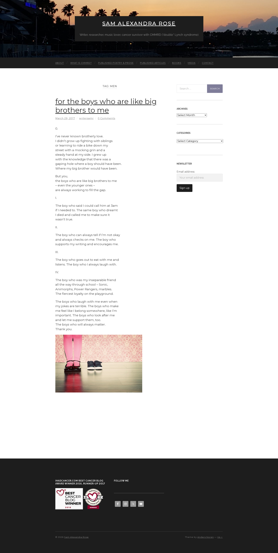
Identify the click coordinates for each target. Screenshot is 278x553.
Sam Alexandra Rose (139, 23)
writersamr (86, 118)
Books (176, 62)
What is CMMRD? (81, 62)
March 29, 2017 (65, 118)
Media (191, 62)
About (59, 62)
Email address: (186, 171)
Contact (207, 62)
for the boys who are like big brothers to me (106, 105)
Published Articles (153, 62)
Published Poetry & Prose (116, 62)
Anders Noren (205, 537)
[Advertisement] (109, 415)
